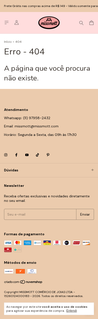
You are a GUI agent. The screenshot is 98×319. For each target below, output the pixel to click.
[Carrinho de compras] (91, 22)
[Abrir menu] (6, 22)
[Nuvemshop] (23, 283)
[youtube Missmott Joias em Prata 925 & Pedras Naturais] (27, 155)
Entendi (71, 311)
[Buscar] (81, 22)
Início (8, 42)
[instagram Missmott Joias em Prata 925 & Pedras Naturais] (6, 155)
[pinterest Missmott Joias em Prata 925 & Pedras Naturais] (48, 155)
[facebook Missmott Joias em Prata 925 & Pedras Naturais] (16, 155)
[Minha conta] (16, 22)
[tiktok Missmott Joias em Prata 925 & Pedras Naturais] (37, 155)
